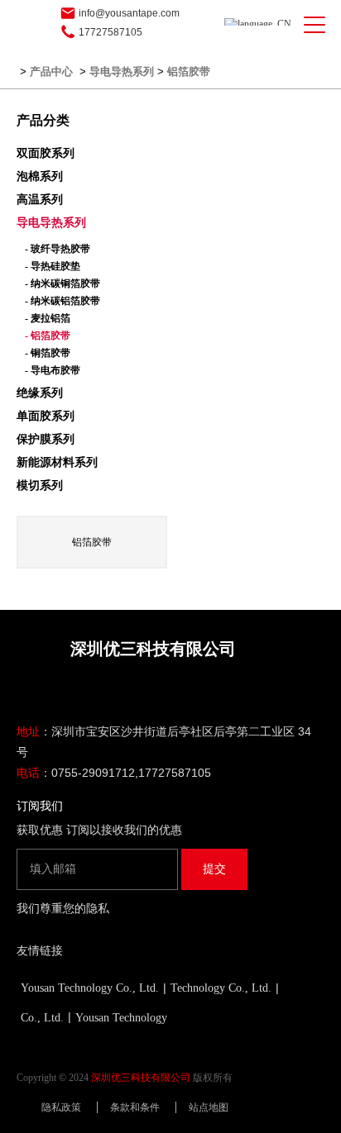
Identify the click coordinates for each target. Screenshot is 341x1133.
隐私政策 (61, 1107)
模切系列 (40, 485)
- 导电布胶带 (52, 370)
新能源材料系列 (57, 462)
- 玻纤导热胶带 (57, 249)
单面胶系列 (45, 416)
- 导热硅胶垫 (52, 266)
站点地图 (208, 1107)
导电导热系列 (121, 71)
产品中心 (51, 71)
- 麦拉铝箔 (47, 318)
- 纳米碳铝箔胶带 (62, 301)
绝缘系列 (40, 393)
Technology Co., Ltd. (220, 988)
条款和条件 (135, 1107)
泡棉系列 (40, 176)
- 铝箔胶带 (47, 335)
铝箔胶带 (188, 71)
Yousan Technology (121, 1018)
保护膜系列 (45, 439)
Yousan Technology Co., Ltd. (90, 988)
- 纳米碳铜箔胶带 (62, 283)
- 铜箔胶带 (47, 353)
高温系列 (40, 199)
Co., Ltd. (42, 1018)
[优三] (32, 24)
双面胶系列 (45, 153)
